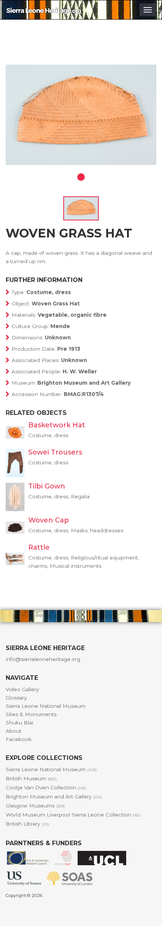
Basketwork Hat (56, 425)
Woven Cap (48, 520)
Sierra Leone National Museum (46, 706)
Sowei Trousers (55, 452)
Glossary (16, 698)
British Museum (31, 778)
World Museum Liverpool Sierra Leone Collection (73, 815)
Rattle (39, 547)
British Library (27, 824)
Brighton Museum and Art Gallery (54, 796)
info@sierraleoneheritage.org (43, 659)
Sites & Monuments (31, 714)
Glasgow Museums (35, 806)
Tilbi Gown (46, 486)
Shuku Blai (19, 723)
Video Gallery (22, 689)
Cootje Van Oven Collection (46, 787)
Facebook (19, 739)
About (13, 731)
